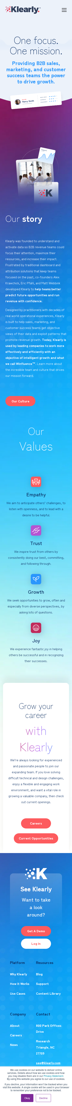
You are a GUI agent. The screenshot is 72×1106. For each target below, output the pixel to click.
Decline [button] (43, 1098)
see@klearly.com (48, 1062)
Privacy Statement (53, 1075)
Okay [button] (27, 1098)
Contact (43, 1013)
